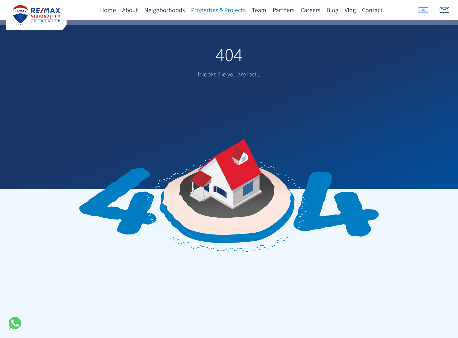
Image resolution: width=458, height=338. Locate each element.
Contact (372, 10)
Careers (310, 10)
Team (259, 10)
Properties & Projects (218, 10)
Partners (283, 10)
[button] (14, 323)
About (130, 10)
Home (108, 10)
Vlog (350, 10)
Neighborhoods (164, 10)
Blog (332, 10)
